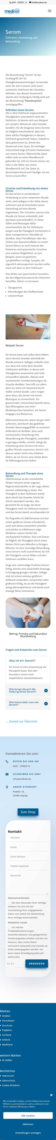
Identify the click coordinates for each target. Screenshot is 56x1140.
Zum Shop (28, 812)
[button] (51, 1095)
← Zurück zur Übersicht (21, 721)
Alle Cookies (28, 1115)
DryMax (6, 1015)
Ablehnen (28, 1124)
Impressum (8, 1075)
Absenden (37, 963)
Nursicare (7, 1025)
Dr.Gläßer (7, 1060)
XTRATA (6, 1039)
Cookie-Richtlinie (11, 1085)
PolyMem (7, 1030)
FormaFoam (8, 1020)
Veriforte (6, 1034)
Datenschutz (8, 1080)
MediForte (7, 1044)
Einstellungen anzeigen (28, 1132)
